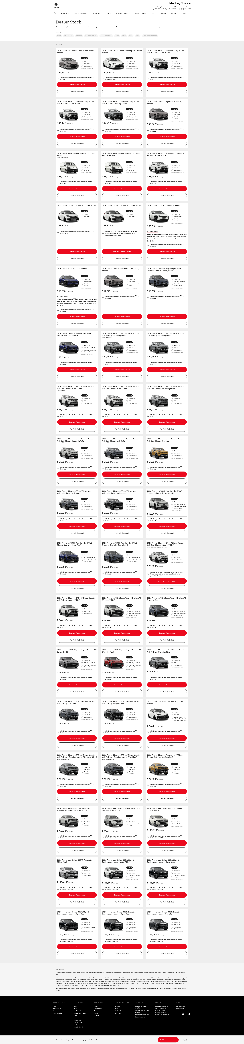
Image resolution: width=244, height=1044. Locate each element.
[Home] (54, 13)
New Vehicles (65, 13)
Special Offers (96, 13)
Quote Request (140, 1017)
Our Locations (180, 1006)
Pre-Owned (139, 1002)
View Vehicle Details (77, 91)
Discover (174, 13)
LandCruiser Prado (150, 36)
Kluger (76, 1024)
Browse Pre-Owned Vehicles (141, 1007)
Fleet (152, 13)
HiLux (117, 36)
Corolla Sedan (106, 36)
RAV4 (130, 36)
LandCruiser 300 (91, 36)
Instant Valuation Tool (142, 1014)
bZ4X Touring (78, 1011)
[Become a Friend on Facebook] (177, 1014)
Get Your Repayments (77, 84)
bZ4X (124, 36)
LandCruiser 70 (99, 1008)
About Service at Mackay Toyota (160, 1009)
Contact (184, 13)
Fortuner (76, 1018)
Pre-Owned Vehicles (80, 13)
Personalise (163, 13)
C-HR (75, 1015)
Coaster (96, 1015)
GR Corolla (68, 36)
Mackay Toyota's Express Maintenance (162, 1013)
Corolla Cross (78, 1022)
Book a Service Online (162, 1006)
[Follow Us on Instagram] (189, 1014)
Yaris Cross (77, 1020)
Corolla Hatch (57, 1008)
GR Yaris (79, 36)
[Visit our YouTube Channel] (183, 1014)
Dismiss (185, 1040)
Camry (55, 1011)
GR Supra (118, 1013)
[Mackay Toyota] (56, 5)
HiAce (59, 36)
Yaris (137, 36)
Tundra (96, 1011)
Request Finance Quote (122, 251)
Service (108, 13)
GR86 (116, 1008)
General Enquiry (181, 1008)
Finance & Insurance (139, 13)
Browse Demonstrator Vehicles (142, 1011)
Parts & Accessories (122, 13)
